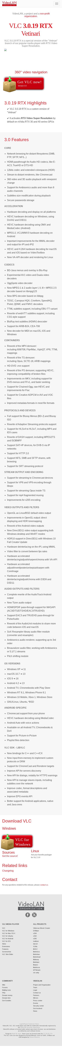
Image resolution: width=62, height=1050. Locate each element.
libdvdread (36, 957)
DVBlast (36, 931)
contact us (44, 885)
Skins (4, 944)
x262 (35, 936)
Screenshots (6, 952)
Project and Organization (41, 985)
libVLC (35, 949)
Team (35, 987)
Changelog (8, 870)
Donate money (7, 995)
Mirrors (35, 998)
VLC (3, 928)
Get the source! (10, 856)
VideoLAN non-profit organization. (30, 1027)
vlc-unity (36, 972)
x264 (35, 933)
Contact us (37, 993)
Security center (38, 1006)
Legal (35, 990)
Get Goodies (6, 1000)
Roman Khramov (35, 1037)
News (35, 1011)
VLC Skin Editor (7, 954)
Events (35, 1003)
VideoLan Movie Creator (41, 928)
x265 (35, 938)
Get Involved (37, 1008)
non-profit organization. (37, 14)
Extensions (6, 946)
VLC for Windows (8, 931)
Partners (36, 995)
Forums (5, 987)
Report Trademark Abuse (31, 1024)
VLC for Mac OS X (8, 933)
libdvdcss (36, 952)
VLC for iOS (6, 941)
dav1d (35, 944)
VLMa (35, 946)
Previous (6, 70)
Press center (37, 1000)
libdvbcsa (36, 967)
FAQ (3, 993)
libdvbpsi (36, 962)
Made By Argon (16, 1033)
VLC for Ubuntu (7, 936)
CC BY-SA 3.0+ (47, 1033)
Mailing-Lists (6, 990)
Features (5, 949)
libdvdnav (36, 954)
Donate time (6, 998)
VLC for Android (7, 938)
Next (10, 70)
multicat (35, 941)
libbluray (36, 959)
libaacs (35, 965)
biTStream (36, 970)
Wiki (3, 985)
